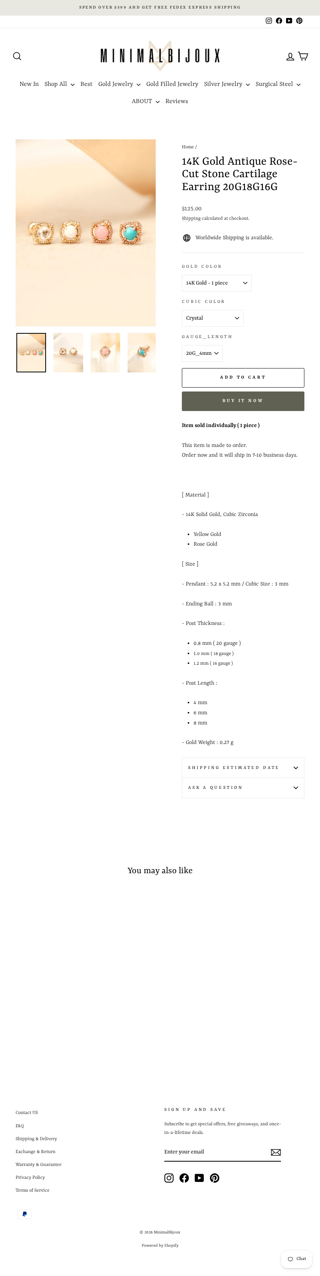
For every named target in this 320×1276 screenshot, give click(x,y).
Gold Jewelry (116, 84)
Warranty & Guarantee (39, 1164)
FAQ (20, 1126)
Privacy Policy (30, 1177)
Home (188, 147)
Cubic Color (204, 301)
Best (86, 84)
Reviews (176, 101)
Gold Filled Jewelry (172, 84)
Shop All (56, 84)
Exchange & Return (35, 1152)
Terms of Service (33, 1190)
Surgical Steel (275, 84)
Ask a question (215, 787)
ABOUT (143, 101)
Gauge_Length (207, 337)
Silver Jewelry (224, 84)
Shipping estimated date (234, 767)
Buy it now (243, 401)
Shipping (191, 218)
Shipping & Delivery (36, 1139)
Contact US (27, 1113)
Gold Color (202, 266)
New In (29, 84)
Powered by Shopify (160, 1245)
